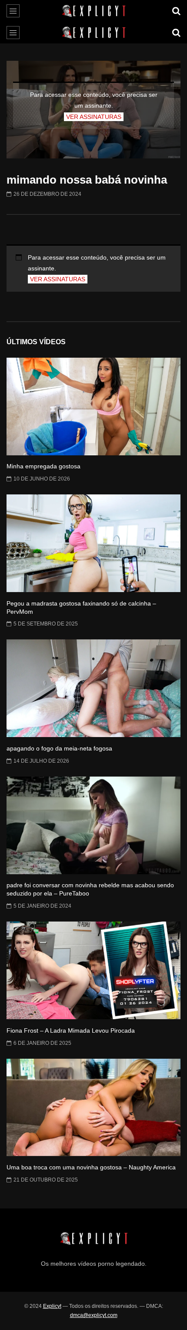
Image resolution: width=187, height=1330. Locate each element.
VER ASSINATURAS (93, 116)
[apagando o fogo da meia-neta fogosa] (93, 688)
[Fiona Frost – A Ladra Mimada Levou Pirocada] (93, 970)
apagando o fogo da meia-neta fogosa (59, 748)
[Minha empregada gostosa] (93, 406)
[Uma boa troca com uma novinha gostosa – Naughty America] (93, 1107)
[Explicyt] (94, 10)
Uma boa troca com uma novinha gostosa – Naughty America (91, 1167)
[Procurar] (176, 11)
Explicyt (52, 1306)
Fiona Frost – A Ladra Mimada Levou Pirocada (71, 1030)
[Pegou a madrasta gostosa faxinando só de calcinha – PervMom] (93, 543)
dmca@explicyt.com (93, 1315)
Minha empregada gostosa (43, 466)
